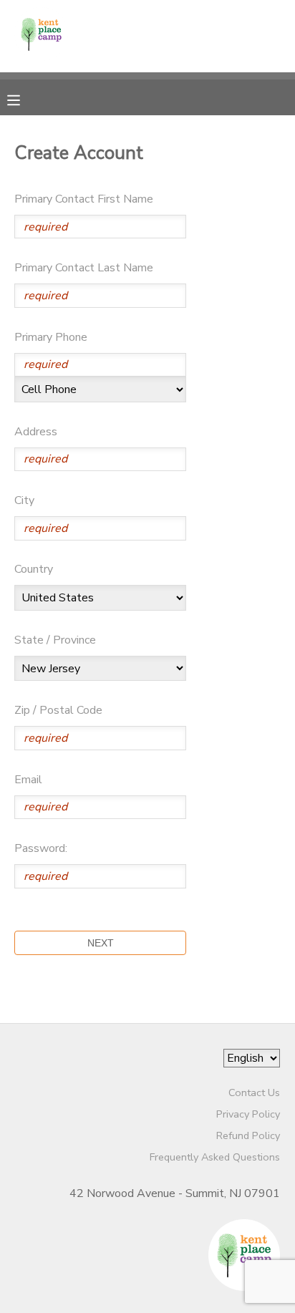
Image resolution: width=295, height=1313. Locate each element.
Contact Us (254, 1092)
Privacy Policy (248, 1114)
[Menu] (24, 98)
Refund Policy (248, 1135)
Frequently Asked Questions (215, 1157)
